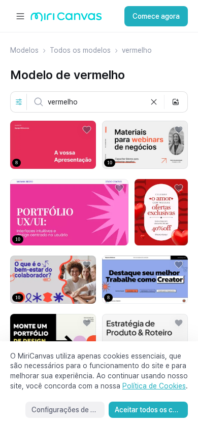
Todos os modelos (80, 50)
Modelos (24, 50)
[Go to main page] (66, 19)
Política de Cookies (154, 386)
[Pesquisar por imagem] (176, 102)
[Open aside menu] (20, 16)
